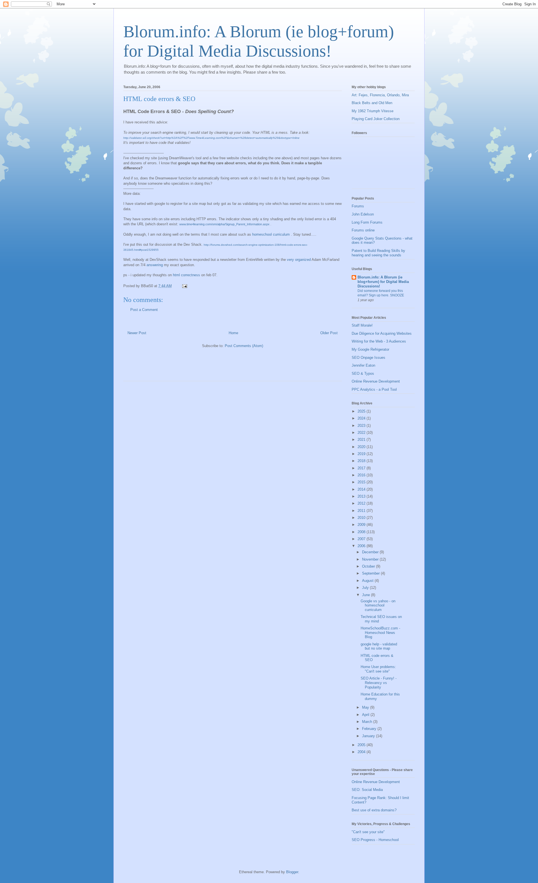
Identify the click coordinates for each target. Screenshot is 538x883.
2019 (362, 454)
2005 (362, 745)
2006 (362, 546)
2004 (362, 752)
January (369, 736)
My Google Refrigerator (370, 349)
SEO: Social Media (367, 790)
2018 (362, 461)
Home (233, 333)
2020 (362, 447)
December (371, 552)
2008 (362, 532)
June (366, 595)
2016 (362, 475)
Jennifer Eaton (363, 365)
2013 (362, 496)
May (366, 707)
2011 (362, 511)
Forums (358, 206)
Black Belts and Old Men (372, 103)
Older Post (329, 333)
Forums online (363, 230)
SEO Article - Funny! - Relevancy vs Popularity (378, 682)
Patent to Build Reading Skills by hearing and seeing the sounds (378, 253)
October (369, 566)
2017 (362, 468)
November (371, 559)
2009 (362, 525)
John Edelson (363, 214)
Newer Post (136, 333)
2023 (362, 425)
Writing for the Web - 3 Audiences (379, 341)
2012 (362, 503)
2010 (362, 518)
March (367, 722)
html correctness (187, 275)
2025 (362, 411)
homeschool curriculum (271, 234)
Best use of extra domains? (374, 810)
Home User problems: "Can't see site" (378, 669)
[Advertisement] (188, 367)
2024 (362, 418)
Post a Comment (144, 310)
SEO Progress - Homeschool (375, 840)
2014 (362, 489)
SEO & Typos (363, 373)
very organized (299, 259)
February (369, 729)
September (371, 573)
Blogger (292, 872)
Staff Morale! (362, 325)
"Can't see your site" (368, 832)
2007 (362, 539)
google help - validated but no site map (379, 646)
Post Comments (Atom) (244, 346)
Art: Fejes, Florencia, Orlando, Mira (380, 95)
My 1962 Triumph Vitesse (372, 111)
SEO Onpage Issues (368, 357)
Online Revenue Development (376, 381)
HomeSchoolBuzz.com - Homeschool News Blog (380, 632)
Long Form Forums (367, 222)
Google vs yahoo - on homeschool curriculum (378, 605)
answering (155, 265)
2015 (362, 482)
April (366, 715)
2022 (362, 432)
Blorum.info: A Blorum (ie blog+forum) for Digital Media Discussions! (383, 281)
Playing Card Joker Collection (376, 119)
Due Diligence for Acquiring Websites (382, 333)
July (366, 587)
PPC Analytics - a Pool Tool (374, 389)
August (368, 580)
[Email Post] (184, 286)
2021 (362, 439)
